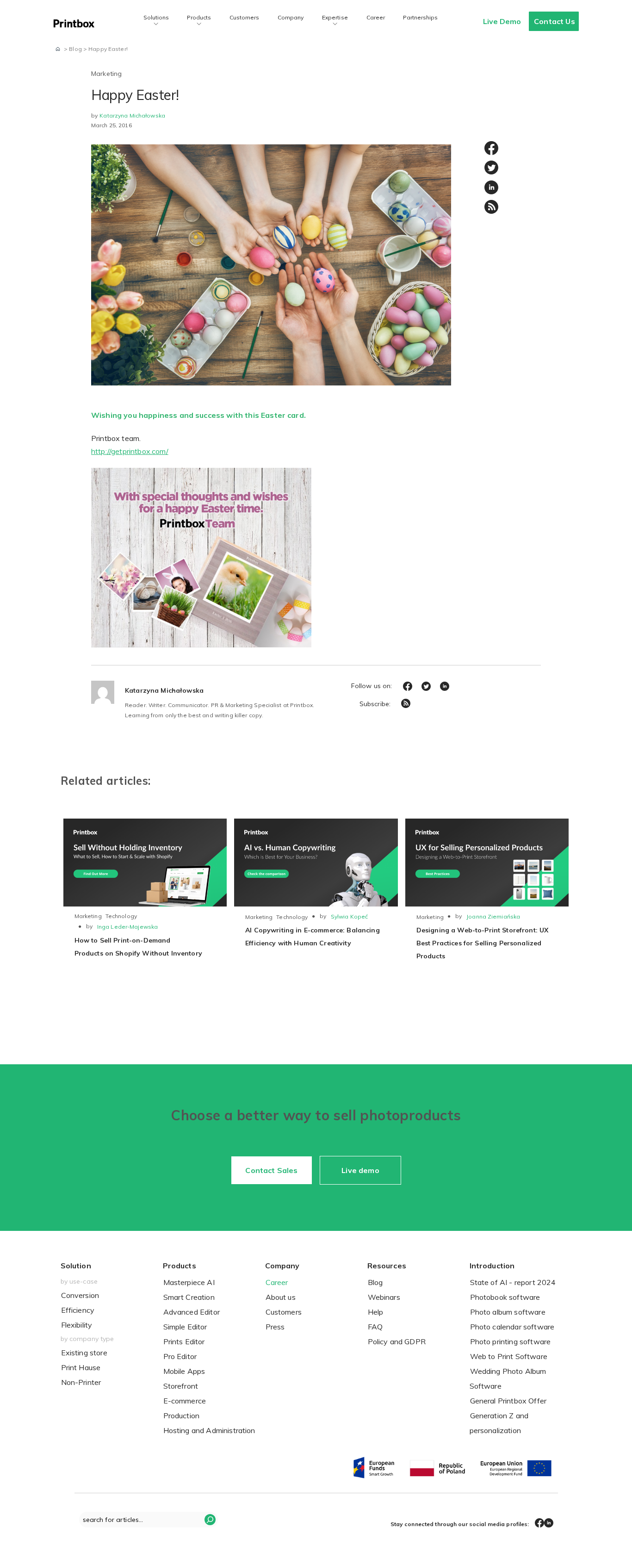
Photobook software (505, 1297)
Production (181, 1415)
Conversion (80, 1295)
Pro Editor (180, 1356)
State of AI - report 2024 (513, 1282)
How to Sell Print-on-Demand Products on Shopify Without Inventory (138, 946)
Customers (244, 17)
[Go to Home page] (57, 48)
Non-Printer (81, 1382)
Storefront (180, 1386)
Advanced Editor (191, 1311)
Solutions (156, 17)
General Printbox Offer (508, 1400)
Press (275, 1326)
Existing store (84, 1352)
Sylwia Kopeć (349, 916)
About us (281, 1297)
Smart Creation (189, 1297)
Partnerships (420, 17)
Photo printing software (510, 1341)
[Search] (210, 1519)
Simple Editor (185, 1326)
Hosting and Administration (209, 1430)
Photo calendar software (512, 1326)
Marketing (106, 73)
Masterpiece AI (189, 1282)
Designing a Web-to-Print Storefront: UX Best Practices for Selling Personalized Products (482, 943)
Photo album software (507, 1311)
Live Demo (502, 21)
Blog (375, 1282)
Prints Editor (184, 1341)
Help (376, 1311)
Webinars (384, 1297)
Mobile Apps (184, 1371)
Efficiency (78, 1310)
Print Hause (81, 1367)
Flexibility (77, 1324)
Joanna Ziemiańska (493, 916)
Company (291, 17)
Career (375, 17)
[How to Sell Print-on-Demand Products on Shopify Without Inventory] (145, 862)
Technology (121, 916)
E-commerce (184, 1400)
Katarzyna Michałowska (132, 115)
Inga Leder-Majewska (127, 926)
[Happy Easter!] (271, 264)
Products (199, 17)
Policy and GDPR (397, 1341)
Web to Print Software (508, 1356)
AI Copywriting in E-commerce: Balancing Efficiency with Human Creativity (312, 936)
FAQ (375, 1326)
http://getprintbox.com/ (129, 451)
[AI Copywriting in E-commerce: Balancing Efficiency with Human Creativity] (316, 862)
